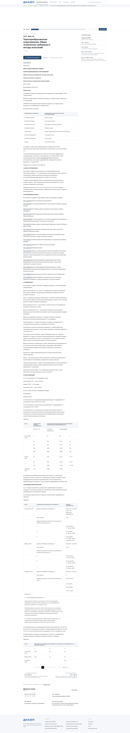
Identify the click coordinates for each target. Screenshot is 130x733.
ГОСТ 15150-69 (27, 251)
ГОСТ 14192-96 (27, 248)
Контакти (73, 2)
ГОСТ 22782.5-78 (27, 260)
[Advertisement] (65, 17)
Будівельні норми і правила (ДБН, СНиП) (54, 726)
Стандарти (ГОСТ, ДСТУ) (44, 5)
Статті (60, 2)
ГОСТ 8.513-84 (27, 209)
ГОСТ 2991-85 (27, 229)
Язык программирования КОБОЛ (61, 696)
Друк (46, 57)
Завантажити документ (33, 57)
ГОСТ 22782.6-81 (27, 267)
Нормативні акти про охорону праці (74, 723)
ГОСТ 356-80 (26, 224)
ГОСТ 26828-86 (27, 274)
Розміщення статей (92, 728)
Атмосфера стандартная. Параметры (34, 703)
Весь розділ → (75, 690)
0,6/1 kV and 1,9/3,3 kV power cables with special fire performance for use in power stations (65, 704)
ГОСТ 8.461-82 (27, 204)
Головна (25, 5)
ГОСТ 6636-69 (27, 239)
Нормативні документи (42, 2)
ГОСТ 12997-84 (27, 244)
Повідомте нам (46, 684)
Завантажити (103, 29)
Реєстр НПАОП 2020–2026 (51, 728)
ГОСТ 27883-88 (27, 277)
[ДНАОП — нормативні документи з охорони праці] (28, 2)
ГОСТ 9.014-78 (27, 214)
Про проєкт (66, 2)
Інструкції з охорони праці (51, 723)
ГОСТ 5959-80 (27, 234)
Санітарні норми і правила (72, 726)
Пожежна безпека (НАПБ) (72, 728)
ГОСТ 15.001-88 (27, 219)
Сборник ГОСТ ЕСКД (29, 694)
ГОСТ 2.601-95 (27, 200)
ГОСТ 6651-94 (27, 62)
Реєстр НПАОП (53, 2)
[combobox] (98, 2)
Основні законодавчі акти (72, 721)
